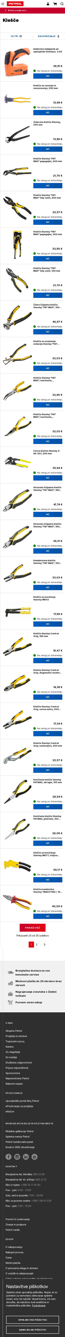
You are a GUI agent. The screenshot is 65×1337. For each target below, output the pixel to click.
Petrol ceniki (13, 1229)
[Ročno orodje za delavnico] (6, 10)
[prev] (24, 945)
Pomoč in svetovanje (18, 1219)
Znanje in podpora (16, 1224)
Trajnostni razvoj (15, 1041)
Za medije (11, 1057)
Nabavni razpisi (14, 1083)
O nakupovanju (14, 1247)
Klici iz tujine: (13, 1184)
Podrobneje (39, 1305)
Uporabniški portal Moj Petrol (22, 1100)
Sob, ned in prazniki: (17, 1195)
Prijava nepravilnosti (17, 1067)
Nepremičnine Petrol (17, 1078)
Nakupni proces (15, 1252)
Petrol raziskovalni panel (19, 1141)
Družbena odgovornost (19, 1062)
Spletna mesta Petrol (18, 1136)
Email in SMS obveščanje (20, 1147)
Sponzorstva (13, 1073)
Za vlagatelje (13, 1051)
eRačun (10, 1111)
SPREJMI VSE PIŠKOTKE (32, 1319)
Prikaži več (32, 927)
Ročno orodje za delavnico (18, 10)
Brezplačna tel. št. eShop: (20, 1179)
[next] (44, 945)
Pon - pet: (11, 1190)
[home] (15, 3)
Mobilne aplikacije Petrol (20, 1131)
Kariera (10, 1046)
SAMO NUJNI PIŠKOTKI (32, 1329)
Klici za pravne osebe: (18, 1200)
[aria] (9, 1157)
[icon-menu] (2, 3)
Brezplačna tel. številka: (19, 1174)
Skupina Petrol (14, 1030)
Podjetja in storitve (16, 1036)
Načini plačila (13, 1262)
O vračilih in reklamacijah (19, 1273)
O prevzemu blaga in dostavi (22, 1268)
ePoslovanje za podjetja (19, 1106)
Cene (9, 1257)
